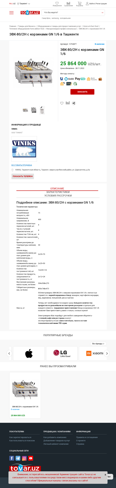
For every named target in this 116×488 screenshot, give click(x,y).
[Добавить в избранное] (62, 103)
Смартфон (46, 18)
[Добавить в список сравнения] (67, 104)
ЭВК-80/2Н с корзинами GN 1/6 (25, 407)
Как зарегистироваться (20, 437)
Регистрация (101, 4)
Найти (102, 12)
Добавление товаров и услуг (56, 440)
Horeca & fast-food (90, 26)
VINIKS (14, 129)
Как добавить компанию (54, 437)
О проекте (80, 440)
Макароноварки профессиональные (61, 29)
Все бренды (97, 344)
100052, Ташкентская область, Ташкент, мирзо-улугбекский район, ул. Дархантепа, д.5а (52, 170)
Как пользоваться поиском (22, 440)
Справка (80, 444)
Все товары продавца (21, 165)
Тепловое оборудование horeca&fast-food (26, 29)
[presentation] (9, 353)
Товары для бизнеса (26, 26)
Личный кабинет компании (55, 444)
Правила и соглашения (87, 437)
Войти (91, 4)
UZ (14, 4)
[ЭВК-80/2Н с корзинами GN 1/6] (25, 389)
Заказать (82, 92)
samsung (55, 18)
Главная (12, 26)
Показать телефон (23, 176)
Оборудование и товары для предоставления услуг (59, 26)
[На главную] (30, 12)
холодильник (65, 18)
